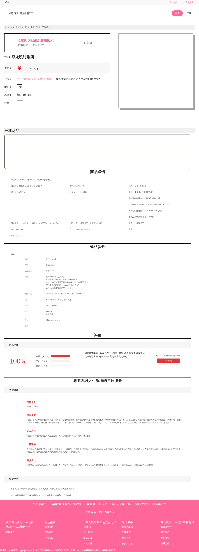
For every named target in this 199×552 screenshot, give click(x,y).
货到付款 (87, 527)
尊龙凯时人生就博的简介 (18, 527)
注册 (189, 13)
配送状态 (126, 532)
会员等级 (49, 538)
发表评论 (168, 361)
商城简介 (10, 532)
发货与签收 (127, 543)
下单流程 (49, 532)
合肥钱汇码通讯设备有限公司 (36, 40)
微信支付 (87, 538)
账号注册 (49, 527)
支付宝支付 (88, 532)
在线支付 (87, 543)
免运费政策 (127, 527)
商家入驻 (189, 2)
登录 (177, 13)
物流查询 (126, 538)
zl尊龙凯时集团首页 (21, 13)
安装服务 (165, 538)
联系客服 (165, 543)
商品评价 (165, 532)
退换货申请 (166, 527)
